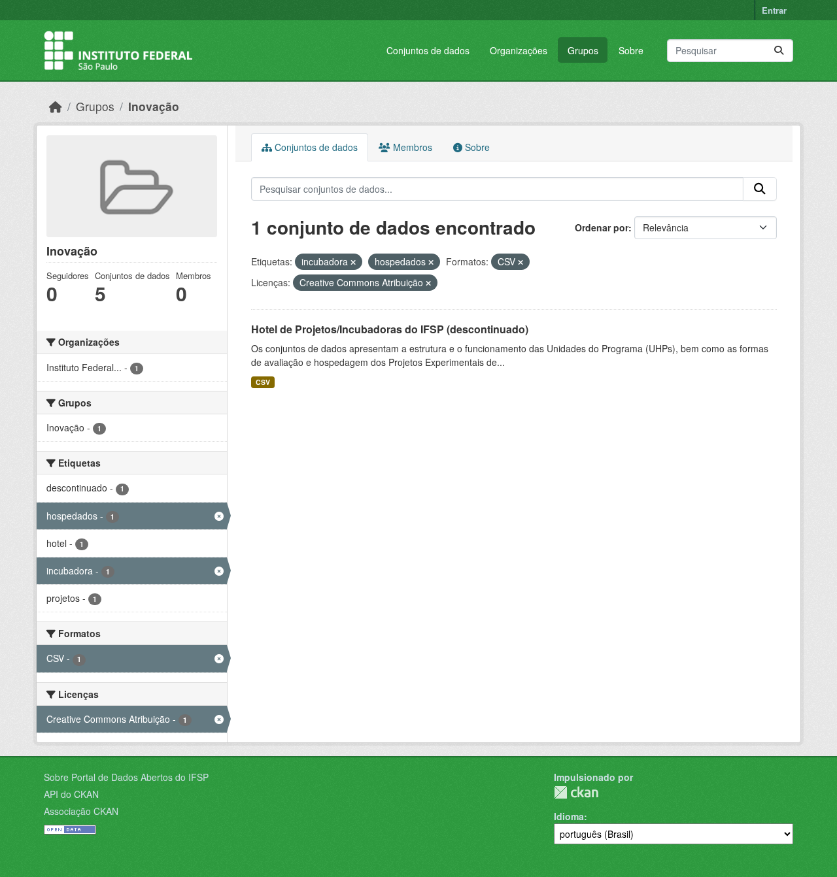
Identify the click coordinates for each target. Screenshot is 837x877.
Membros (411, 147)
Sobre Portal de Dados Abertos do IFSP (126, 777)
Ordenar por (601, 227)
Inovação (153, 106)
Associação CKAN (81, 811)
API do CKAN (71, 794)
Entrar (774, 10)
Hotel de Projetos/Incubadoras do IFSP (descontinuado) (389, 329)
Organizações (518, 50)
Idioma (569, 816)
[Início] (55, 106)
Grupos (583, 50)
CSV (263, 382)
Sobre (631, 50)
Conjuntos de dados (428, 50)
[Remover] (353, 262)
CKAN (576, 792)
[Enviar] (779, 50)
